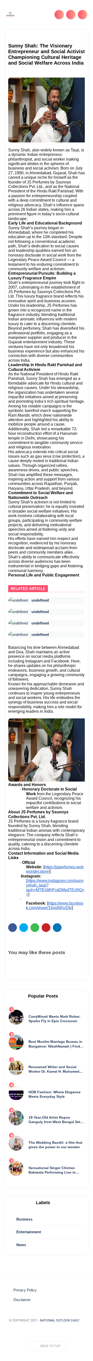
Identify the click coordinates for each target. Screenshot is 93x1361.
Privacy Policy (25, 1290)
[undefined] (18, 600)
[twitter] (23, 927)
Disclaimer (22, 1300)
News (20, 1245)
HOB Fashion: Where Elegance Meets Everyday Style (55, 1094)
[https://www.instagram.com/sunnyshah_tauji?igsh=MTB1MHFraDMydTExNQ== (55, 887)
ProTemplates (47, 1327)
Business (23, 1219)
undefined (40, 600)
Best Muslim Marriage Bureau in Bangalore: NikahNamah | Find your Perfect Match (55, 1044)
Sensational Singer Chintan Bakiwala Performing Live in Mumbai (52, 1170)
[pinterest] (46, 927)
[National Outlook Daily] (10, 14)
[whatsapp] (35, 927)
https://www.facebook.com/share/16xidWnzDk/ (54, 905)
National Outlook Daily (59, 1320)
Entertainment (28, 1232)
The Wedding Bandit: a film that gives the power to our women (55, 1145)
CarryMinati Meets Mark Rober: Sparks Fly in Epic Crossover (55, 1018)
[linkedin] (57, 927)
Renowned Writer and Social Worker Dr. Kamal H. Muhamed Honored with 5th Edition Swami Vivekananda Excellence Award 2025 (56, 1069)
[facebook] (12, 927)
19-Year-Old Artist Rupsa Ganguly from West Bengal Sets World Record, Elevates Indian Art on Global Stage (55, 1119)
